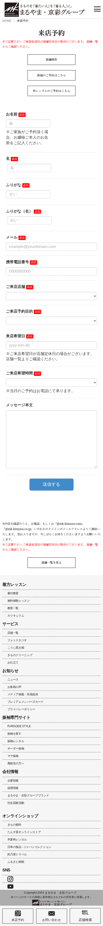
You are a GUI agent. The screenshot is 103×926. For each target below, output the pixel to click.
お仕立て (13, 662)
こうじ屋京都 (15, 647)
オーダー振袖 (15, 748)
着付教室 (13, 593)
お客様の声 (14, 687)
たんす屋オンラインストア (24, 832)
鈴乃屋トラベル (17, 854)
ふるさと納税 (15, 861)
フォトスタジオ (17, 640)
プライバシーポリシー (21, 709)
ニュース (13, 679)
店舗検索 (51, 59)
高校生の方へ (15, 763)
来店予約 (17, 920)
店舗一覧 (13, 632)
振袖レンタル (15, 741)
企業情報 (13, 780)
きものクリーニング (20, 655)
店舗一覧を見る (51, 562)
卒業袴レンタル (17, 839)
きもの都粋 (14, 824)
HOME (6, 21)
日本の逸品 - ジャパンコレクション (29, 847)
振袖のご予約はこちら (51, 75)
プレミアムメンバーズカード (25, 701)
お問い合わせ (51, 920)
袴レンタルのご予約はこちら (51, 91)
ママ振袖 (13, 756)
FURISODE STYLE (19, 726)
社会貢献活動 (15, 803)
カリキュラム (15, 615)
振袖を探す (14, 733)
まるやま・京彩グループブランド (28, 795)
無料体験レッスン (18, 600)
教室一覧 (13, 608)
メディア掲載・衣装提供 (22, 694)
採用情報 (13, 788)
